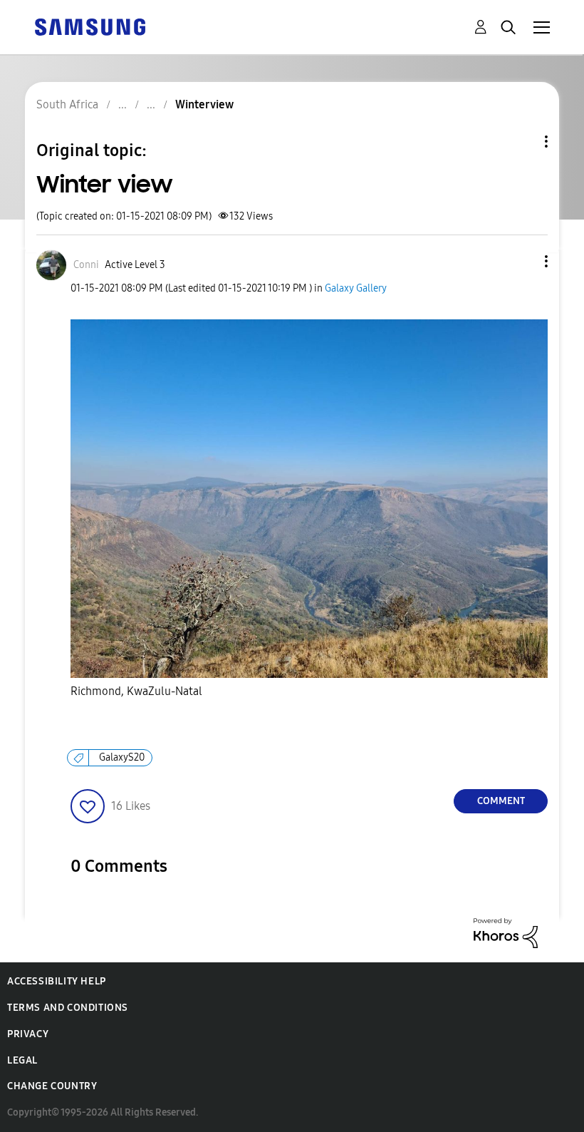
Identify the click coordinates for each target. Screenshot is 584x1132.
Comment (501, 801)
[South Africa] (89, 26)
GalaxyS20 (122, 757)
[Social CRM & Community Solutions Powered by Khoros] (506, 932)
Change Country (52, 1086)
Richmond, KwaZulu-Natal (136, 691)
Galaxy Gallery (356, 288)
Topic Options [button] (522, 141)
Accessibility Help (56, 981)
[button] (522, 261)
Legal (22, 1060)
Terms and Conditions (67, 1008)
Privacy (27, 1034)
